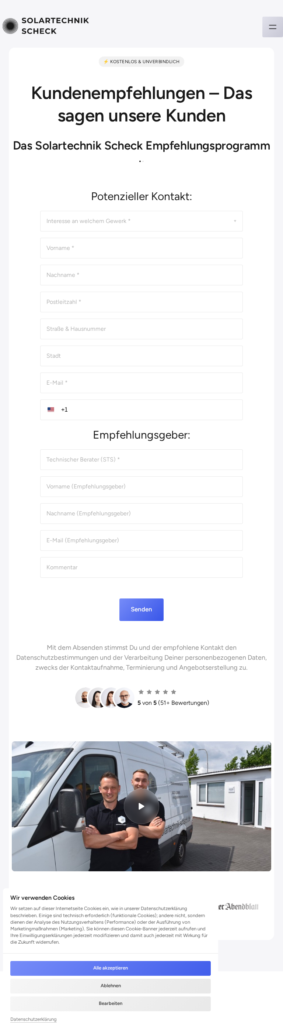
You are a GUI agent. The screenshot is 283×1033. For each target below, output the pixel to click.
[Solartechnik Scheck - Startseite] (46, 26)
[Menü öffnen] (272, 27)
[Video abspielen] (141, 806)
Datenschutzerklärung (33, 1019)
